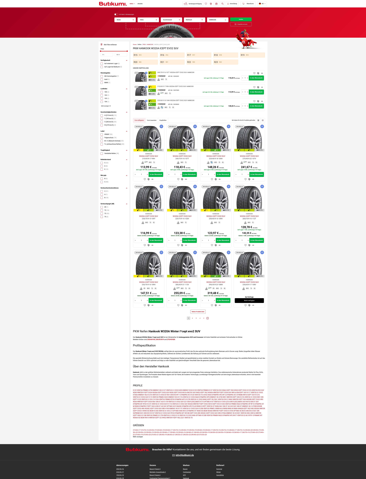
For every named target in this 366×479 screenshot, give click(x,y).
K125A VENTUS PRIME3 (228, 408)
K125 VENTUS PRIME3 (140, 395)
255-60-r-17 (166, 437)
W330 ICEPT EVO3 (175, 397)
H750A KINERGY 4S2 (140, 399)
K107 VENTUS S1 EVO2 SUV (160, 417)
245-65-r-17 (233, 434)
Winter (218, 476)
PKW (144, 46)
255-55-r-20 (158, 437)
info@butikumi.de (185, 460)
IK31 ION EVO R (145, 417)
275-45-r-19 (139, 439)
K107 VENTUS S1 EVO (217, 406)
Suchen (241, 20)
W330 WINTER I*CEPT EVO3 (142, 406)
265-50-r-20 (214, 437)
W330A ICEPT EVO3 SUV (160, 397)
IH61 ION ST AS (157, 406)
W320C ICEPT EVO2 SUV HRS (211, 417)
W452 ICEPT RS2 (202, 397)
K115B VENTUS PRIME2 (150, 420)
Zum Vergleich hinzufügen (258, 75)
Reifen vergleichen (210, 3)
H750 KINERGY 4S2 (155, 395)
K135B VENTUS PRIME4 (210, 420)
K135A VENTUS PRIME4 (162, 404)
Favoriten (205, 3)
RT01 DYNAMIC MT (255, 420)
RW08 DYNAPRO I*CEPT (143, 411)
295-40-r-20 (195, 439)
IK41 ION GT (237, 411)
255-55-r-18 (142, 437)
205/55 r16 (120, 473)
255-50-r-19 (257, 434)
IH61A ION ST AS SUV (159, 411)
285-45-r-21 (171, 439)
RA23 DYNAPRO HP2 (226, 420)
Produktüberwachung (262, 75)
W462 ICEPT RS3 (228, 395)
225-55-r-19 (153, 434)
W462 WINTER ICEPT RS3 (237, 404)
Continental (187, 476)
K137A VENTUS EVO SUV (255, 395)
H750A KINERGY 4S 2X (229, 417)
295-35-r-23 (187, 439)
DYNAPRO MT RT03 (139, 408)
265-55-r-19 (222, 437)
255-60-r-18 (174, 437)
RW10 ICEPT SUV (249, 399)
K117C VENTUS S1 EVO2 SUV (188, 413)
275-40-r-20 (254, 437)
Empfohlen (163, 122)
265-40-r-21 (190, 437)
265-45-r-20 (198, 437)
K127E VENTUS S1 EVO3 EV (157, 399)
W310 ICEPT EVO (214, 408)
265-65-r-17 (238, 437)
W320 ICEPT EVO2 (240, 395)
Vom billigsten (139, 122)
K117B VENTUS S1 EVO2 (166, 420)
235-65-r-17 (209, 434)
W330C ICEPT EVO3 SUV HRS (155, 413)
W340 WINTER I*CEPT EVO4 (142, 397)
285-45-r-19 (163, 439)
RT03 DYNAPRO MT (177, 417)
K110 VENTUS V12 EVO (183, 420)
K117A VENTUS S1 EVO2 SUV (177, 408)
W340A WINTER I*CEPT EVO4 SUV (219, 397)
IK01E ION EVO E (247, 415)
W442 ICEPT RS (208, 404)
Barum (185, 473)
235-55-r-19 (193, 434)
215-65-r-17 (137, 434)
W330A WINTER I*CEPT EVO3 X (218, 415)
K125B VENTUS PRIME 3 (207, 413)
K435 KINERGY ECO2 (186, 395)
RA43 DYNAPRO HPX (202, 401)
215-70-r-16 (145, 434)
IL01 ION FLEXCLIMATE (192, 406)
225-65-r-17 (169, 434)
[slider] (100, 53)
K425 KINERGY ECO (171, 401)
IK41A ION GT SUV (252, 406)
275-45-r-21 (155, 439)
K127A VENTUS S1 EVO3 (248, 401)
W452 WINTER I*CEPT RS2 (171, 422)
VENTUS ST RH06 (213, 411)
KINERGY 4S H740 (216, 401)
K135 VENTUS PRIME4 (201, 395)
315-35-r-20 (203, 439)
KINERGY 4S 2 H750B (249, 411)
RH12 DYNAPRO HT (189, 415)
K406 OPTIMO (196, 420)
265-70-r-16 (246, 437)
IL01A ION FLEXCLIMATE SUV (236, 406)
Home (134, 46)
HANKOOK (150, 46)
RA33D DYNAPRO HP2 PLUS (186, 411)
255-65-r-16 (182, 437)
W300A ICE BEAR (138, 422)
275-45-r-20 (147, 439)
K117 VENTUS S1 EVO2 (255, 397)
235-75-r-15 (225, 434)
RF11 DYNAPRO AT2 (183, 399)
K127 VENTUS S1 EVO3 (170, 395)
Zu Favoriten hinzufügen (254, 75)
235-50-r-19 (185, 434)
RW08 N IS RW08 (221, 413)
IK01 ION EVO (171, 399)
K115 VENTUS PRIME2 (156, 401)
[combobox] (125, 19)
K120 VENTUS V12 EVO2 (199, 399)
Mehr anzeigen (106, 109)
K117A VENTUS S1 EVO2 (186, 401)
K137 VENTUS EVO (215, 395)
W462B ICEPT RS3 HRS (246, 413)
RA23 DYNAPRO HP (243, 408)
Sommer (219, 473)
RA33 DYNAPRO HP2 (215, 399)
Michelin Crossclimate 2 (158, 476)
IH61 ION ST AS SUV (226, 411)
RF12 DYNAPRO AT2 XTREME (232, 399)
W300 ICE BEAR (202, 415)
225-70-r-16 (177, 434)
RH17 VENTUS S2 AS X (241, 420)
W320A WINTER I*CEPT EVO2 (198, 408)
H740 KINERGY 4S (171, 413)
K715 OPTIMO (205, 406)
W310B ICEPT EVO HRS (192, 417)
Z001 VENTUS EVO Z (221, 404)
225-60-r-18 (161, 434)
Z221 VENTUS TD (187, 422)
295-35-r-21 (179, 439)
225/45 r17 (120, 476)
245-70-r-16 (241, 434)
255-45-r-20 (249, 434)
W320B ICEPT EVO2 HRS (254, 404)
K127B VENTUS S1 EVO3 (194, 404)
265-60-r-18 (230, 437)
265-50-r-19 (206, 437)
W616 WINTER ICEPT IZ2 (153, 422)
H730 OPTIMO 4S (235, 415)
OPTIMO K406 (178, 415)
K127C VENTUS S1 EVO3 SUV (157, 408)
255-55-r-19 (150, 437)
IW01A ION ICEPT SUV (239, 397)
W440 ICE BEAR (148, 415)
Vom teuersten (151, 122)
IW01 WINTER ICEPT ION (231, 401)
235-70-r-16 (217, 434)
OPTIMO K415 (171, 411)
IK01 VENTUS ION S (243, 417)
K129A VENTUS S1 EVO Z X (163, 415)
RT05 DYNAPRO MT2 (178, 404)
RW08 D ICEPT (201, 411)
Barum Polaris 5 (155, 473)
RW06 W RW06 (233, 413)
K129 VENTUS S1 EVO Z (145, 404)
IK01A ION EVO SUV (189, 397)
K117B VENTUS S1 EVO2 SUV (173, 406)
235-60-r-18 (201, 434)
